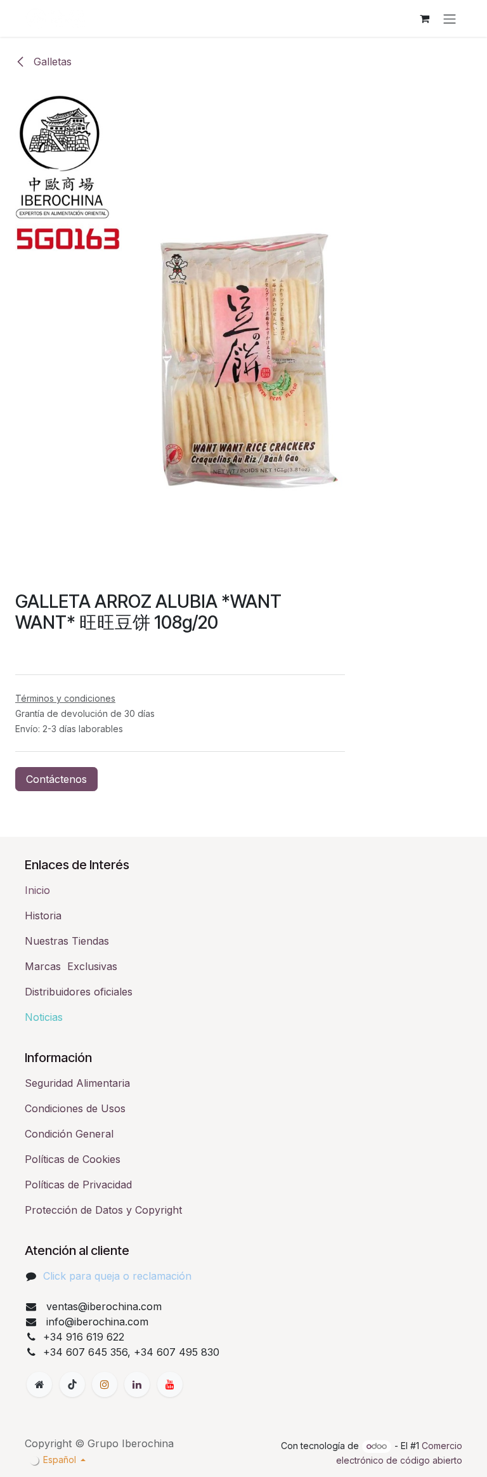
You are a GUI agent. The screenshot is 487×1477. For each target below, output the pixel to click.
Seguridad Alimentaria (77, 1083)
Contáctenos (56, 779)
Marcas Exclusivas (71, 966)
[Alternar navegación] (449, 18)
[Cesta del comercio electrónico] (424, 18)
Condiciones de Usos (75, 1108)
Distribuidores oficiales (79, 991)
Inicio (37, 890)
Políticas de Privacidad (78, 1184)
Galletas (51, 61)
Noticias (44, 1017)
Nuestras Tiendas (67, 941)
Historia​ (43, 915)
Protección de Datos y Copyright (103, 1210)
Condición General (69, 1133)
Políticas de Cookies (72, 1159)
